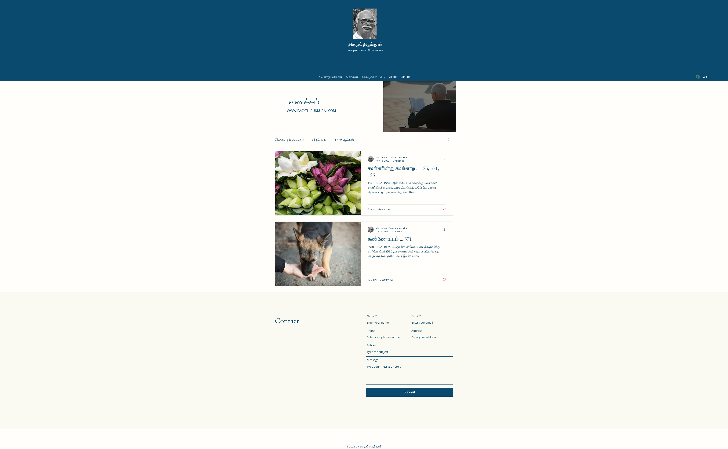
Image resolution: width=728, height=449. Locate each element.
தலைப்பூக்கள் (344, 139)
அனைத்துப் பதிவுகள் (289, 139)
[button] (448, 140)
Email (415, 316)
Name (371, 316)
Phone (371, 330)
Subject (371, 345)
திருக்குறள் (319, 139)
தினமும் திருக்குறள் (365, 44)
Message (372, 360)
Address (416, 330)
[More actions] (445, 159)
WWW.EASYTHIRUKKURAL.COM (311, 110)
